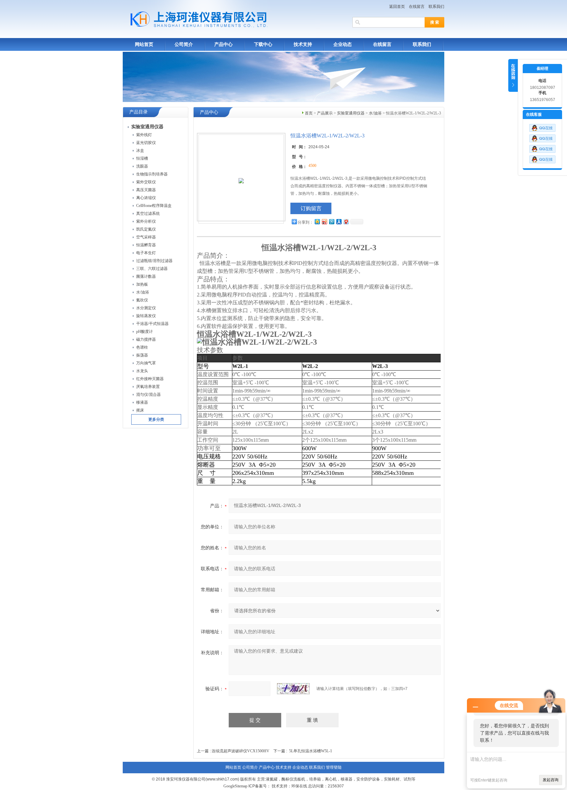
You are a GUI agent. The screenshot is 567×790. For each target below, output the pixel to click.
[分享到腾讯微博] (331, 221)
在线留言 (417, 6)
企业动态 (342, 44)
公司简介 (184, 44)
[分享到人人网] (338, 221)
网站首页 (144, 44)
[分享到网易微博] (345, 221)
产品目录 (138, 112)
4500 (312, 165)
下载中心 (263, 44)
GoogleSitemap (235, 786)
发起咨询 (550, 780)
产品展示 (325, 113)
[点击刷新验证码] (293, 688)
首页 (309, 113)
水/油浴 (375, 113)
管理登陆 (334, 767)
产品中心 (223, 44)
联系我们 (436, 6)
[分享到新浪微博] (324, 221)
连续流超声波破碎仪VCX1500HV (240, 751)
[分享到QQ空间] (317, 221)
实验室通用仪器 (351, 113)
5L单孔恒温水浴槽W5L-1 (310, 751)
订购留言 (311, 208)
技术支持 (303, 44)
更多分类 (156, 419)
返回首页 (397, 6)
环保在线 (299, 786)
